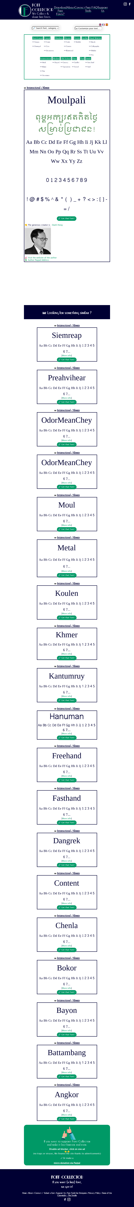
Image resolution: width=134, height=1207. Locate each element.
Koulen (66, 593)
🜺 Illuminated (68, 51)
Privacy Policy (94, 1193)
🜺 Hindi (43, 62)
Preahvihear (67, 378)
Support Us (103, 9)
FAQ (94, 7)
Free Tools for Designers (77, 1193)
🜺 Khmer (43, 67)
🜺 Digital (55, 62)
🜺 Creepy (35, 42)
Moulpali (66, 100)
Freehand (66, 756)
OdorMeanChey (66, 420)
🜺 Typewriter (65, 67)
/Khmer (45, 87)
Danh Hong (57, 225)
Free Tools (88, 9)
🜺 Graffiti (75, 62)
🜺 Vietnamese (44, 75)
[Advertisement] (67, 285)
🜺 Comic (47, 42)
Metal (66, 548)
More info (66, 356)
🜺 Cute (46, 46)
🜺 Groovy (64, 62)
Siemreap (67, 335)
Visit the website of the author (42, 258)
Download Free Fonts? (60, 11)
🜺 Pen (91, 55)
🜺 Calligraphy (94, 46)
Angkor (67, 1095)
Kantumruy (67, 676)
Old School (66, 58)
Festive (77, 38)
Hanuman (67, 717)
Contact (79, 7)
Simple (88, 58)
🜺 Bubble (77, 42)
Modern (56, 58)
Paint (74, 58)
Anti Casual (38, 38)
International (45, 58)
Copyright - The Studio (67, 1195)
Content (66, 883)
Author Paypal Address (38, 260)
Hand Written (95, 38)
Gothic (85, 38)
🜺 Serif (88, 67)
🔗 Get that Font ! (66, 218)
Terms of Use (107, 1193)
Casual (47, 38)
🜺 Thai (42, 71)
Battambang (67, 1053)
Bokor (67, 968)
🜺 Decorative (49, 51)
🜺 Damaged (36, 46)
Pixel (82, 58)
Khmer (67, 635)
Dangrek (66, 841)
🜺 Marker (92, 51)
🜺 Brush (92, 42)
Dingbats (59, 38)
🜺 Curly (67, 42)
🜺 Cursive (67, 46)
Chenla (66, 925)
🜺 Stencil (75, 67)
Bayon (66, 1010)
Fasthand (66, 798)
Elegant (67, 38)
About (70, 7)
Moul (66, 505)
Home (24, 1193)
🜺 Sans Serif (89, 62)
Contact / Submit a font (44, 1193)
